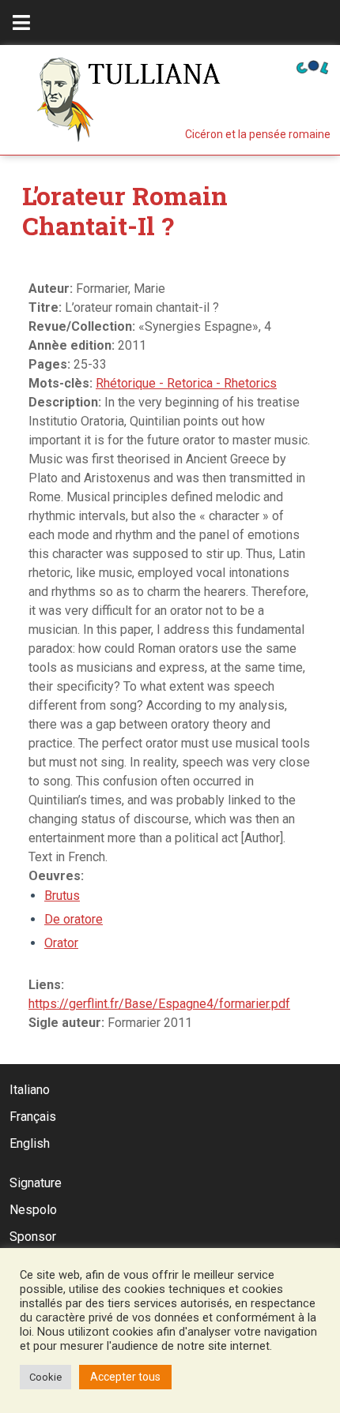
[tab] (21, 22)
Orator (61, 942)
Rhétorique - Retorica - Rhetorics (186, 383)
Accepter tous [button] (125, 1376)
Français (32, 1116)
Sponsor (32, 1236)
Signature (35, 1182)
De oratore (73, 919)
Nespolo (33, 1209)
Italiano (29, 1089)
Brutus (62, 895)
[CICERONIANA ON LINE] (312, 65)
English (29, 1143)
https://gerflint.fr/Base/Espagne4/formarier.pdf (159, 1003)
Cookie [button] (45, 1377)
